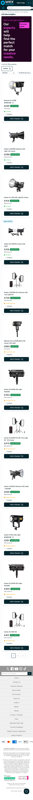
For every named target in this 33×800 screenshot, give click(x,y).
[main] (16, 335)
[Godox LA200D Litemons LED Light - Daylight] (16, 474)
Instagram (21, 668)
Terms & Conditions (16, 727)
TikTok (25, 668)
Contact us (16, 682)
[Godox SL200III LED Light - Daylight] (16, 377)
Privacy (18, 785)
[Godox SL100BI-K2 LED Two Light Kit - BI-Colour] (16, 426)
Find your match (23, 25)
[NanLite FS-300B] (16, 88)
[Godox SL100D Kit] (16, 620)
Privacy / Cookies (16, 715)
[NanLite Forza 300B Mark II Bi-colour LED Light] (16, 329)
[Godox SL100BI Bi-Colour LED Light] (16, 232)
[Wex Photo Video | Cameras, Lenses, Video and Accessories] (7, 3)
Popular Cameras (16, 686)
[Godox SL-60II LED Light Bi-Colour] (16, 185)
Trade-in (16, 702)
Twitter (8, 668)
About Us (16, 698)
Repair (16, 707)
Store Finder (16, 690)
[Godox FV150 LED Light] (16, 523)
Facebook (12, 668)
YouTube (16, 668)
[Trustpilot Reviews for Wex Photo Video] (9, 778)
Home (3, 12)
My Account (16, 694)
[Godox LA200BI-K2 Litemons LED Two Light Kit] (16, 280)
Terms (22, 785)
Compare (9, 114)
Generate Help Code (16, 723)
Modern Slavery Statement (16, 731)
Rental (16, 711)
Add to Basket (15, 119)
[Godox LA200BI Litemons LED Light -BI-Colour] (16, 137)
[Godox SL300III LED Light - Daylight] (16, 571)
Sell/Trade (21, 3)
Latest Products (16, 735)
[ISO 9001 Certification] (23, 778)
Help (16, 719)
